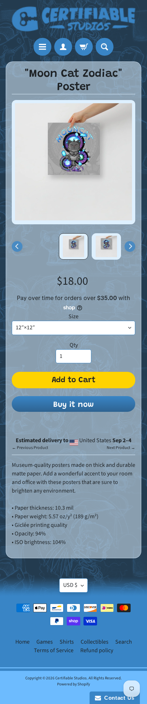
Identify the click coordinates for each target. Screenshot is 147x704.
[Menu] (42, 47)
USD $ (70, 585)
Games (44, 642)
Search (123, 642)
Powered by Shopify (73, 684)
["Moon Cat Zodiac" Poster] (106, 246)
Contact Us (118, 698)
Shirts (67, 642)
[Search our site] (104, 47)
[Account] (63, 47)
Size (73, 316)
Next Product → (121, 448)
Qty (74, 345)
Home (22, 642)
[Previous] (17, 246)
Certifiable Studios (71, 678)
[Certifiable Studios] (73, 19)
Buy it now (73, 405)
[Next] (130, 246)
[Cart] (84, 47)
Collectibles (94, 642)
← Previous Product (30, 448)
